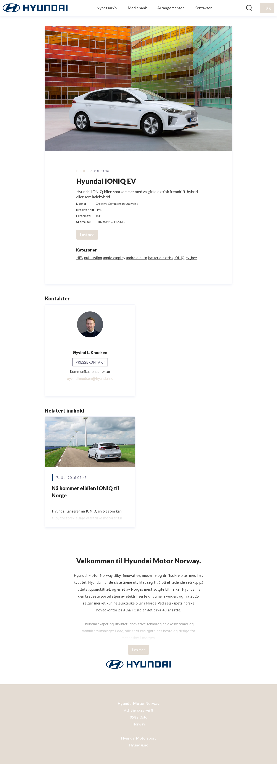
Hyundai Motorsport (138, 738)
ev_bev (191, 257)
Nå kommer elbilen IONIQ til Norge (85, 492)
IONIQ (179, 257)
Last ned (87, 234)
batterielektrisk (160, 257)
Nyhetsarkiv (107, 7)
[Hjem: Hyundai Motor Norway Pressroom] (35, 7)
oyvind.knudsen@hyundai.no (90, 378)
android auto (136, 257)
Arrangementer (170, 7)
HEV (79, 257)
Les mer (138, 649)
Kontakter (203, 7)
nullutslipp (93, 257)
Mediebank (137, 7)
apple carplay (114, 257)
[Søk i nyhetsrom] (249, 8)
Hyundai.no (138, 745)
